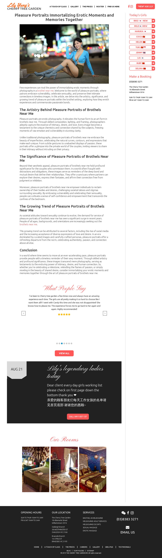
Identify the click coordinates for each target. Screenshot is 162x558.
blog (69, 551)
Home (36, 547)
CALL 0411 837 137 (78, 416)
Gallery (74, 7)
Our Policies (79, 551)
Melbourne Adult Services (95, 521)
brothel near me (45, 90)
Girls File (109, 547)
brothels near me (28, 224)
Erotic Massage (90, 531)
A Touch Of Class (58, 7)
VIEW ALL (64, 353)
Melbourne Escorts (92, 524)
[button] (57, 343)
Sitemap (90, 551)
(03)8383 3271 (135, 82)
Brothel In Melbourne (93, 518)
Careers (83, 547)
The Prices (87, 7)
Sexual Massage (90, 528)
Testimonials (124, 547)
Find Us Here (113, 7)
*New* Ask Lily (145, 6)
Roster (100, 7)
